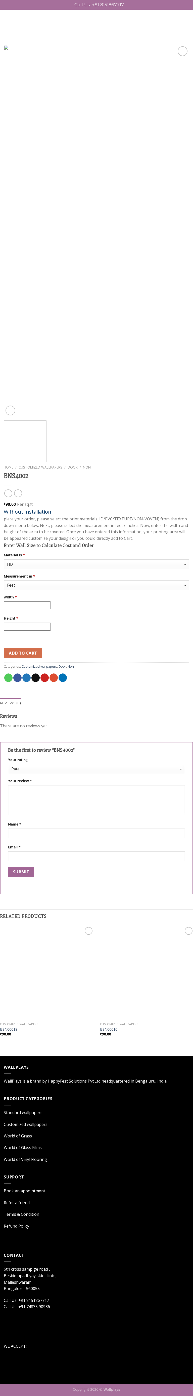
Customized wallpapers (40, 467)
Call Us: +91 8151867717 (26, 1300)
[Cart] (186, 22)
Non (87, 467)
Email (14, 847)
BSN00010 (108, 1029)
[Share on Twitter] (26, 677)
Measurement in (19, 576)
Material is (14, 555)
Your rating (18, 759)
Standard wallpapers (23, 1112)
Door (73, 467)
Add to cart (23, 653)
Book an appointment (24, 1191)
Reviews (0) (10, 703)
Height (11, 618)
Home (8, 467)
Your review (20, 780)
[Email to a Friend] (35, 677)
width (10, 597)
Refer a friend (17, 1202)
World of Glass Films (23, 1147)
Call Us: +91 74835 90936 (27, 1306)
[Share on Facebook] (17, 677)
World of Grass (18, 1136)
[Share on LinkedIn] (63, 677)
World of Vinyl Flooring (25, 1159)
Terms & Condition (21, 1214)
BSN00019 (8, 1029)
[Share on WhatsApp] (8, 677)
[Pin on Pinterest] (44, 677)
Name (14, 824)
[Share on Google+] (54, 677)
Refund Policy (16, 1226)
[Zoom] (10, 410)
